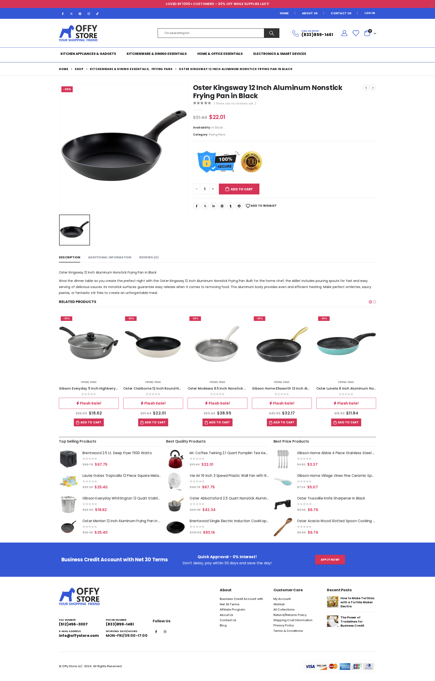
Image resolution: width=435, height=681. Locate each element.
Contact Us (341, 13)
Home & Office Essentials (220, 53)
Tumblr (230, 206)
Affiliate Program (232, 609)
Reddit (239, 206)
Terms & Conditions (288, 631)
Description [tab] (69, 257)
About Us (310, 13)
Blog (223, 625)
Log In (370, 13)
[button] (370, 302)
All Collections (284, 609)
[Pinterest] (80, 13)
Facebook (196, 206)
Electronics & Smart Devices (279, 53)
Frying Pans (217, 134)
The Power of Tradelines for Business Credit (352, 621)
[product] (68, 459)
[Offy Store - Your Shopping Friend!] (78, 33)
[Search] (271, 33)
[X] (71, 13)
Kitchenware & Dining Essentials (157, 53)
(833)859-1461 (120, 624)
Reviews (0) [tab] (149, 257)
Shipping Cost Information (293, 620)
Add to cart (242, 189)
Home (284, 13)
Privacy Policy (283, 625)
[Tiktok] (97, 13)
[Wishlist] (355, 33)
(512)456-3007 (73, 624)
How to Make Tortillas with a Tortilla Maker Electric (357, 602)
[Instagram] (89, 13)
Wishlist (279, 604)
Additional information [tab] (109, 257)
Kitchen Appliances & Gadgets (88, 53)
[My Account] (344, 33)
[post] (332, 602)
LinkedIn (213, 206)
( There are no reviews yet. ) (234, 103)
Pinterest (222, 206)
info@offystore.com (79, 635)
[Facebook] (62, 13)
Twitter (205, 206)
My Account (282, 599)
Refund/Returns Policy (290, 615)
